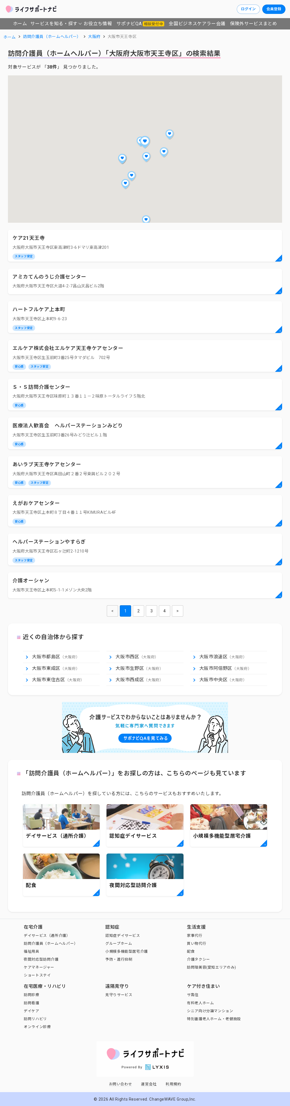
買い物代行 (196, 943)
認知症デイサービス (122, 935)
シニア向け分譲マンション (210, 1011)
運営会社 (149, 1084)
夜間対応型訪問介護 (41, 959)
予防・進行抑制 (118, 959)
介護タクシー (198, 959)
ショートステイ (37, 975)
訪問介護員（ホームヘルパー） (51, 943)
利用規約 (173, 1084)
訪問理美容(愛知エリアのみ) (211, 967)
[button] (145, 142)
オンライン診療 (37, 1027)
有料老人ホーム (200, 1003)
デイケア (31, 1011)
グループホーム (118, 943)
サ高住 (193, 995)
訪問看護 (31, 1003)
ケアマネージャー (39, 967)
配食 (191, 951)
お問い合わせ (120, 1084)
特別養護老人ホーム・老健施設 (214, 1019)
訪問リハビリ (35, 1019)
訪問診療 (31, 995)
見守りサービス (118, 995)
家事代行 (194, 935)
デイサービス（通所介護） (47, 935)
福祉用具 (31, 951)
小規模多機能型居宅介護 (126, 951)
